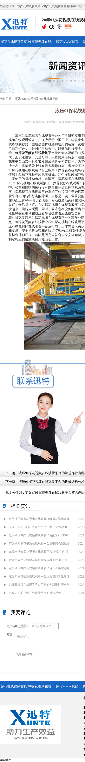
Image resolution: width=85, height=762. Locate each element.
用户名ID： (18, 626)
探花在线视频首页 (14, 41)
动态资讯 (27, 98)
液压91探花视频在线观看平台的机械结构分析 (52, 481)
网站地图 (6, 760)
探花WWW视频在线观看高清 (68, 43)
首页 (17, 98)
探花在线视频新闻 (46, 98)
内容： (10, 634)
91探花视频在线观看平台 (41, 43)
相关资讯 (20, 506)
